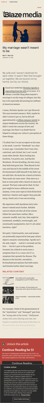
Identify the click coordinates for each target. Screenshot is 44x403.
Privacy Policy (25, 395)
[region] (22, 383)
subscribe (13, 2)
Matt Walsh (8, 55)
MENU (39, 7)
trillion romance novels (27, 120)
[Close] (40, 367)
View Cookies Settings (21, 399)
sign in (4, 2)
